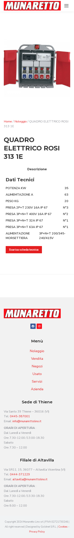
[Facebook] (33, 326)
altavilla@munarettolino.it (30, 479)
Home (8, 121)
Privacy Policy (37, 531)
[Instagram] (39, 326)
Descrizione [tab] (37, 169)
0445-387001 (20, 416)
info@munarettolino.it (27, 421)
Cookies (63, 526)
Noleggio (20, 121)
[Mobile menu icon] (66, 6)
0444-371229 (20, 474)
